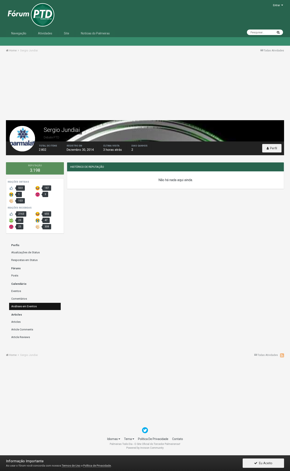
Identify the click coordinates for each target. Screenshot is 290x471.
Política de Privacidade (97, 465)
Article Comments (22, 329)
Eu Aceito (264, 463)
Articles (16, 321)
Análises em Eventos (24, 306)
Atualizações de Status (25, 252)
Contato (177, 439)
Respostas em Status (24, 260)
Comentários (19, 298)
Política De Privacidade (153, 439)
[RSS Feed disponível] (282, 355)
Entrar (277, 5)
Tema (128, 439)
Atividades (45, 33)
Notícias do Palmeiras (95, 33)
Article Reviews (20, 337)
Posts (14, 275)
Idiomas (112, 439)
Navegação (18, 33)
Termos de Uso (71, 465)
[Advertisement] (145, 87)
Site (66, 33)
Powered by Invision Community (145, 447)
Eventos (16, 291)
